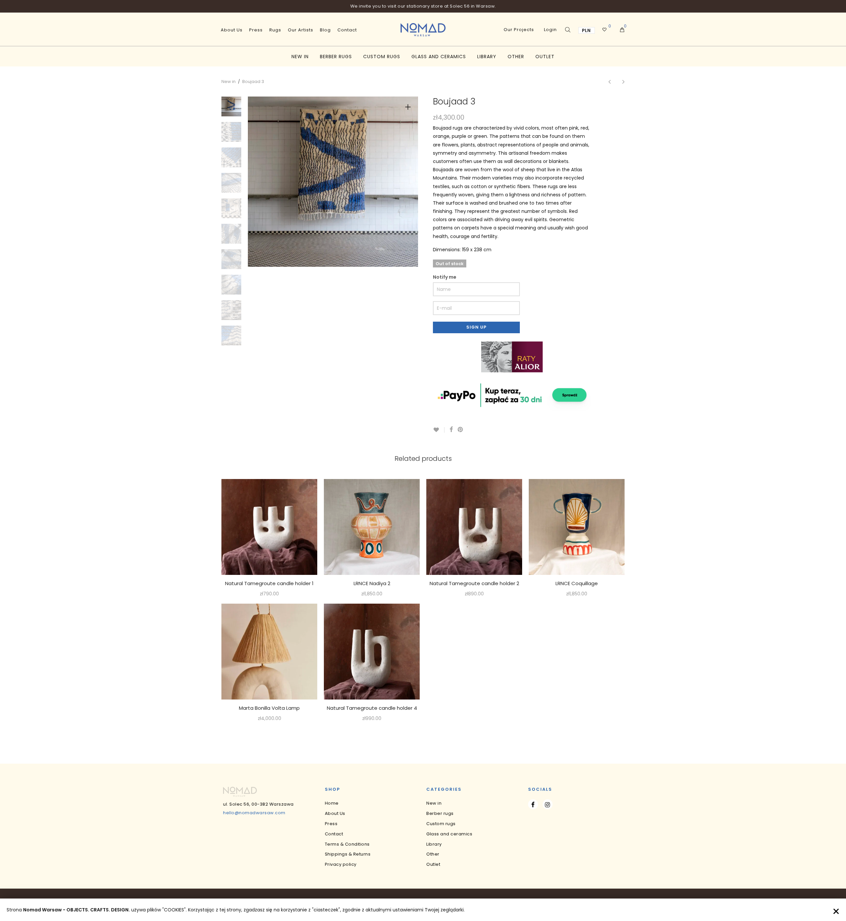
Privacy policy (341, 864)
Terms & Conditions (347, 844)
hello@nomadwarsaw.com (254, 813)
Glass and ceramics (438, 56)
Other (516, 56)
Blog (325, 29)
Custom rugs (381, 56)
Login (550, 29)
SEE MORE (269, 594)
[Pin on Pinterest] (461, 429)
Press (256, 29)
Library (486, 56)
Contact (347, 29)
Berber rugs (336, 56)
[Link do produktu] (269, 527)
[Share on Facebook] (451, 429)
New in (300, 56)
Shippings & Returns (348, 854)
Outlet (545, 56)
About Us (232, 29)
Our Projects (519, 29)
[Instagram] (548, 804)
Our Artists (300, 29)
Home (332, 803)
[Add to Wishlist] (438, 430)
